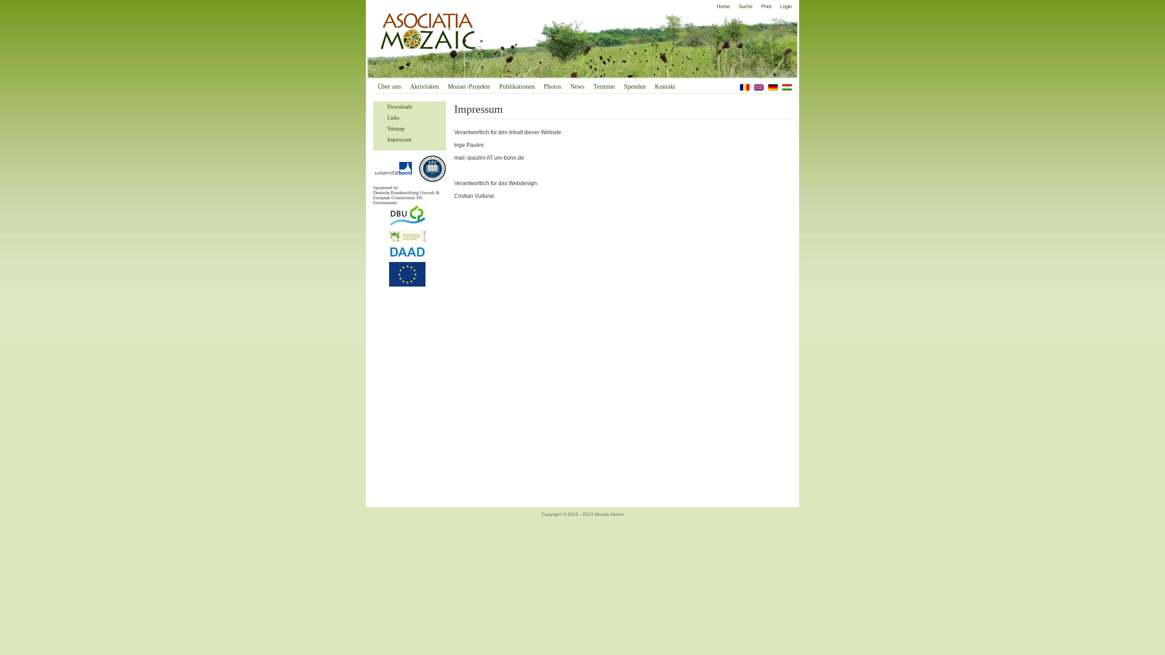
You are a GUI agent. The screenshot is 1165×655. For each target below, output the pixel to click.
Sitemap (396, 129)
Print (766, 6)
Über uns (389, 86)
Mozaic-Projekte (469, 86)
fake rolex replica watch (281, 524)
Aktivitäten (424, 86)
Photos (552, 86)
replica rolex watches (77, 524)
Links (393, 118)
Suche (746, 6)
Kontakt (665, 86)
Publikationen (517, 86)
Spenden (635, 86)
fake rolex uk (854, 524)
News (577, 86)
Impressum (399, 139)
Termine (604, 86)
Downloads (399, 107)
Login (786, 6)
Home (723, 6)
